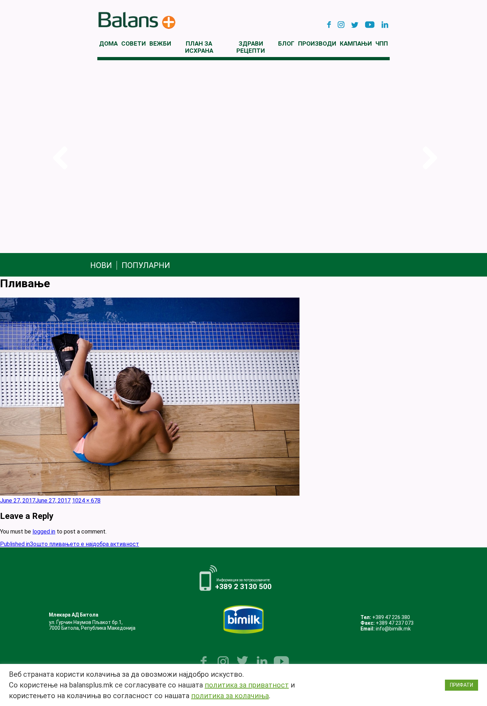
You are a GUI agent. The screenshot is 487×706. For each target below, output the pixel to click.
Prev (58, 158)
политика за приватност (247, 685)
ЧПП (381, 43)
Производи (317, 43)
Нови (101, 265)
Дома (108, 43)
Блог (286, 43)
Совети (133, 43)
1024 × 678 (86, 500)
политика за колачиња (230, 695)
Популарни (146, 265)
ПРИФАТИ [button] (461, 685)
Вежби (160, 43)
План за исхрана (199, 47)
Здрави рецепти (250, 47)
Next (428, 158)
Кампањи (356, 43)
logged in (43, 531)
